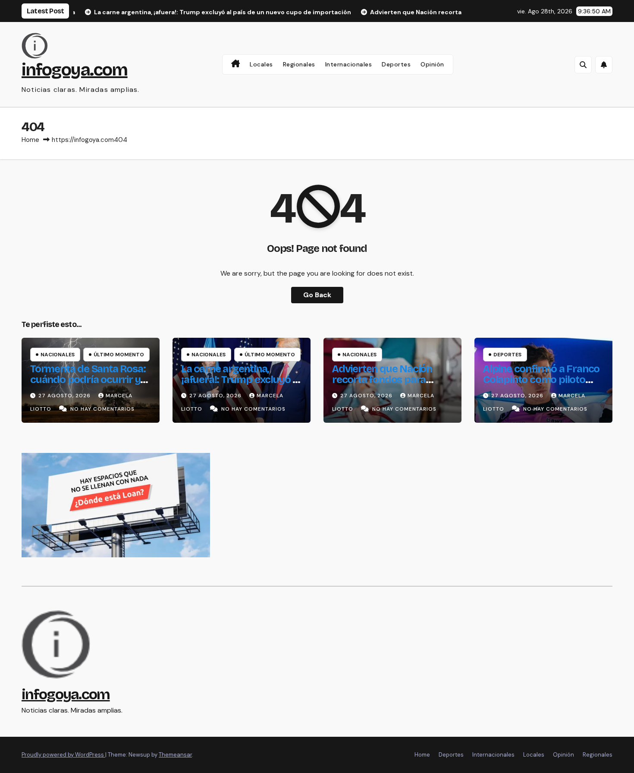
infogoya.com (75, 70)
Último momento (119, 354)
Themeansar (175, 754)
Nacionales (58, 354)
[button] (583, 64)
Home (30, 139)
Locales (261, 64)
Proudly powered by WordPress (63, 754)
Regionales (299, 64)
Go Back (317, 294)
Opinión (432, 64)
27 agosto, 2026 (65, 395)
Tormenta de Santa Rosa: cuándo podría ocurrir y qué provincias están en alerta (87, 385)
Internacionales (348, 64)
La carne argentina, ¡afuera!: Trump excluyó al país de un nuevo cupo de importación (241, 385)
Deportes (396, 64)
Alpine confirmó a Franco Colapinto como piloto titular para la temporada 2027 (541, 385)
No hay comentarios (102, 408)
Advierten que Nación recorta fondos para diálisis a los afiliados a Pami (383, 385)
